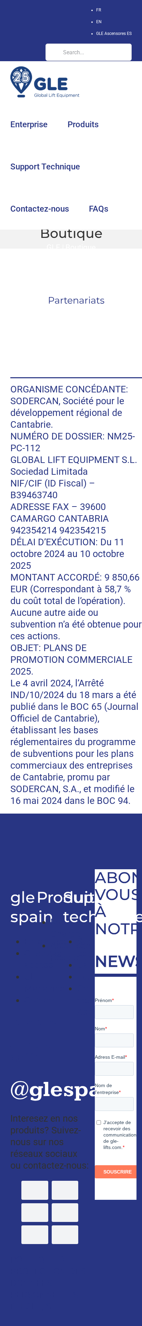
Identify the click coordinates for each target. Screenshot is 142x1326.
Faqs (87, 976)
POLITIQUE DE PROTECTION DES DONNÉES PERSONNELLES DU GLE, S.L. (48, 1283)
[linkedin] (65, 1212)
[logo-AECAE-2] (76, 349)
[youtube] (34, 1212)
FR (98, 10)
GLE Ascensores (114, 33)
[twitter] (65, 1190)
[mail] (65, 1234)
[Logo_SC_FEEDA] (76, 318)
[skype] (34, 1234)
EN (99, 21)
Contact (40, 1000)
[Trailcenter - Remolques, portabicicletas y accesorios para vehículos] (12, 831)
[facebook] (34, 1190)
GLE (53, 247)
